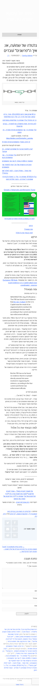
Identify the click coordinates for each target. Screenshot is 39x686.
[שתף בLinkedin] (15, 535)
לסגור (25, 494)
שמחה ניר (22, 177)
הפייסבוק (32, 496)
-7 (26, 179)
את (21, 494)
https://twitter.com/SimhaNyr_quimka (19, 138)
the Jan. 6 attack (19, 302)
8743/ (29, 177)
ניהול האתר (19, 685)
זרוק (28, 502)
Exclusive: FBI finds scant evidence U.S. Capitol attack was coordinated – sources (20, 282)
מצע (18, 132)
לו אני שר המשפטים (9, 161)
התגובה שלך (32, 566)
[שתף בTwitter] (8, 522)
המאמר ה (29, 161)
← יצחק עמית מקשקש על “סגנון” (13, 547)
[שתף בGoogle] (15, 529)
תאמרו (28, 491)
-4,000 (23, 161)
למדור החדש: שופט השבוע (11, 632)
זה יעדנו (27, 142)
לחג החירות (32, 124)
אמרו (12, 491)
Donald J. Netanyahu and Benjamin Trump (19, 190)
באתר (19, 161)
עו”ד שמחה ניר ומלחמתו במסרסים (15, 120)
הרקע (31, 226)
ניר (17, 496)
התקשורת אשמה (22, 514)
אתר (35, 606)
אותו (24, 502)
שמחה (21, 496)
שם (36, 591)
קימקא (16, 499)
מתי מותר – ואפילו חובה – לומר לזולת (18, 171)
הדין (10, 494)
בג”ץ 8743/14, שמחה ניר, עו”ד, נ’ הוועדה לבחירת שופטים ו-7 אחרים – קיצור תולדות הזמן (20, 667)
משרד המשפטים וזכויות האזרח (13, 142)
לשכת (18, 494)
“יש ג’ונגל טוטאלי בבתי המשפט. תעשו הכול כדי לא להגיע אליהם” (21, 639)
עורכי (13, 494)
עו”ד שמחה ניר (31, 130)
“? (3, 173)
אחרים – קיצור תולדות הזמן (15, 179)
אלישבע (31, 494)
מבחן (23, 491)
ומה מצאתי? (28, 229)
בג (36, 177)
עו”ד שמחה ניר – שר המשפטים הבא (18, 656)
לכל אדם (12, 514)
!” (2, 151)
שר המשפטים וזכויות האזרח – (14, 130)
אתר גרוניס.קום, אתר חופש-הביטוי (19, 641)
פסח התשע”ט (22, 124)
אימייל (35, 598)
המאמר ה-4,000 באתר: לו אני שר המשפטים (22, 658)
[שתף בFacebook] (15, 522)
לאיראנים (19, 502)
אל (32, 491)
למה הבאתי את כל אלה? (24, 233)
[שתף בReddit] (8, 535)
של (28, 496)
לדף (6, 494)
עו (15, 155)
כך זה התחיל (32, 120)
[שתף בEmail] (8, 529)
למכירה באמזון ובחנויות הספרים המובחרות (19, 219)
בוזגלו (19, 491)
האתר (23, 499)
